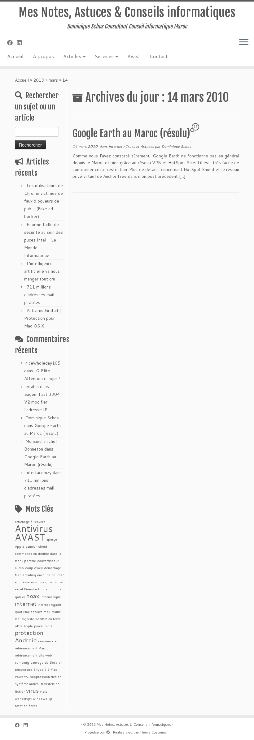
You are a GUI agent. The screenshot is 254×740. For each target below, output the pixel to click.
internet (26, 603)
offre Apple (24, 625)
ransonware (47, 641)
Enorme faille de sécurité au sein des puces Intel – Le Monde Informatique (43, 240)
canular (31, 546)
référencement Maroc (31, 648)
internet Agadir (49, 604)
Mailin (56, 611)
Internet (115, 146)
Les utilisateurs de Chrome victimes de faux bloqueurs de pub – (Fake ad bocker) (43, 201)
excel (19, 589)
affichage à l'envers (30, 521)
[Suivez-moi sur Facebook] (12, 43)
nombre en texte (48, 618)
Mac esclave (32, 611)
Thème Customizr (154, 732)
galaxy (20, 596)
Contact (159, 56)
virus (32, 690)
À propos (43, 56)
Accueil (15, 56)
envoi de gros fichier (47, 582)
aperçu (51, 539)
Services (105, 56)
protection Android (29, 636)
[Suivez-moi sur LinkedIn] (21, 43)
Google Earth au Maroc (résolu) (131, 133)
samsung (22, 662)
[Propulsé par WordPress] (108, 731)
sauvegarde (39, 662)
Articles (72, 56)
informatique (51, 596)
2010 (38, 80)
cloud (42, 546)
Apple (19, 546)
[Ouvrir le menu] (243, 42)
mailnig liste (24, 618)
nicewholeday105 (42, 363)
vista (43, 691)
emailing (29, 574)
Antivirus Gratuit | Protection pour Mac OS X (43, 318)
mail (47, 611)
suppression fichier (45, 676)
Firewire (30, 589)
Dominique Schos (42, 418)
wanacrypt (23, 698)
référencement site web (33, 655)
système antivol (27, 683)
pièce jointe (43, 625)
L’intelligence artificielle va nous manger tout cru (42, 271)
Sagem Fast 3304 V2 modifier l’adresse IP (42, 402)
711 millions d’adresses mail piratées (39, 295)
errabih (32, 386)
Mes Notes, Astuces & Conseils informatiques (127, 12)
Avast (133, 56)
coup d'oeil (34, 567)
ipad (18, 611)
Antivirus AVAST (34, 532)
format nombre (50, 589)
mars (53, 80)
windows (40, 698)
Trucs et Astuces (140, 146)
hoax (32, 596)
